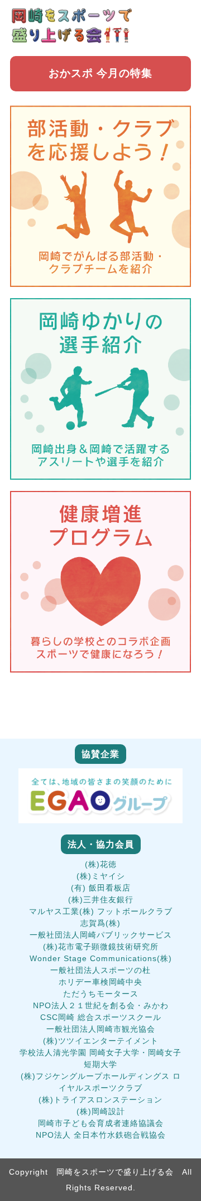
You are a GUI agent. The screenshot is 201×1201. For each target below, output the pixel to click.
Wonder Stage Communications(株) (101, 958)
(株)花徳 (101, 864)
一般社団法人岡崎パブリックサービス (101, 934)
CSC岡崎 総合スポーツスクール (100, 1017)
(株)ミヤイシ (100, 875)
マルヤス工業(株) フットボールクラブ (101, 911)
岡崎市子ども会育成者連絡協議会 (101, 1123)
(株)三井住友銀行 (100, 899)
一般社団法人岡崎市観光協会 (100, 1028)
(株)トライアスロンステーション (100, 1099)
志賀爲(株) (100, 923)
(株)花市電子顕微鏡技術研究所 (101, 946)
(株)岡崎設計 (100, 1111)
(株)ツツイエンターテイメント (101, 1040)
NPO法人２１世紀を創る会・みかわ (101, 1005)
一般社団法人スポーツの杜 (100, 970)
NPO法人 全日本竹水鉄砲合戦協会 (101, 1134)
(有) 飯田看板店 (101, 887)
